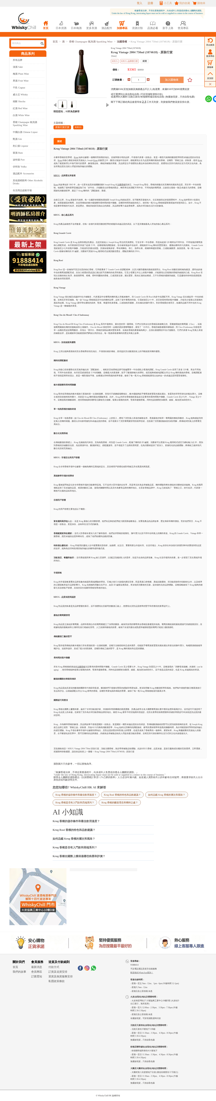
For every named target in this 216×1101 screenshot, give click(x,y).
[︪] (189, 80)
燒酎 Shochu (19, 101)
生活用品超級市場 (22, 190)
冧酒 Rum (18, 153)
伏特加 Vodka (19, 166)
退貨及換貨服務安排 (60, 976)
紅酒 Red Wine (20, 108)
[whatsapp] (93, 969)
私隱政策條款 (56, 981)
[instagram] (86, 969)
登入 (139, 3)
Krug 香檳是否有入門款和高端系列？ (75, 802)
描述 (59, 141)
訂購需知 (36, 976)
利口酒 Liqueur (20, 146)
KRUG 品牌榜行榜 (129, 61)
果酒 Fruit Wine (21, 81)
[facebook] (80, 969)
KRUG (78, 127)
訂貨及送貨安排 (57, 971)
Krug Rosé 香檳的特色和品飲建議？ (122, 794)
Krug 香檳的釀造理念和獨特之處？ (120, 802)
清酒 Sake (18, 67)
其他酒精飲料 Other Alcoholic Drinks (28, 182)
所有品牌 (17, 60)
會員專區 (36, 971)
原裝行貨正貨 (62, 127)
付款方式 (53, 967)
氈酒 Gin (17, 139)
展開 (144, 61)
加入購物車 (172, 79)
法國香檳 (122, 41)
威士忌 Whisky (20, 94)
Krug (76, 157)
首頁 (55, 41)
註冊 (150, 3)
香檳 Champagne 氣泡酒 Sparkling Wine (25, 124)
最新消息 (36, 967)
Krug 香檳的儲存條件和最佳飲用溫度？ (76, 794)
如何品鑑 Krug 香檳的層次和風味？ (166, 794)
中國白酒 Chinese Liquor (25, 132)
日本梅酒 (76, 25)
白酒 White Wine (21, 115)
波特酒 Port (19, 160)
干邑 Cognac (19, 87)
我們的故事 (19, 971)
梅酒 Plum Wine (21, 74)
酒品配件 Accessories (23, 173)
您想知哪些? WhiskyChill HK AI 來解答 (79, 787)
